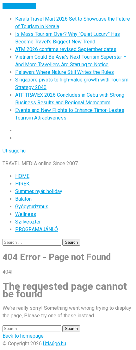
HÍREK (22, 184)
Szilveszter (28, 222)
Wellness (25, 214)
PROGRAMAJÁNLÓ (36, 229)
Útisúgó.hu (14, 151)
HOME (22, 176)
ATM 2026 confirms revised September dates (65, 49)
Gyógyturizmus (31, 207)
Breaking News (19, 6)
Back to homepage (23, 336)
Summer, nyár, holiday (38, 191)
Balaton (23, 199)
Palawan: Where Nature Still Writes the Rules (64, 72)
